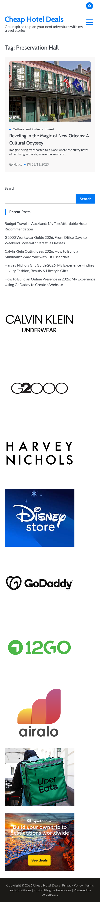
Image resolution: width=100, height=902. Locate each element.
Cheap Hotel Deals (34, 19)
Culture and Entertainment (33, 129)
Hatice (17, 164)
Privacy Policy (72, 885)
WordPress (50, 895)
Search (10, 188)
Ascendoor (63, 890)
